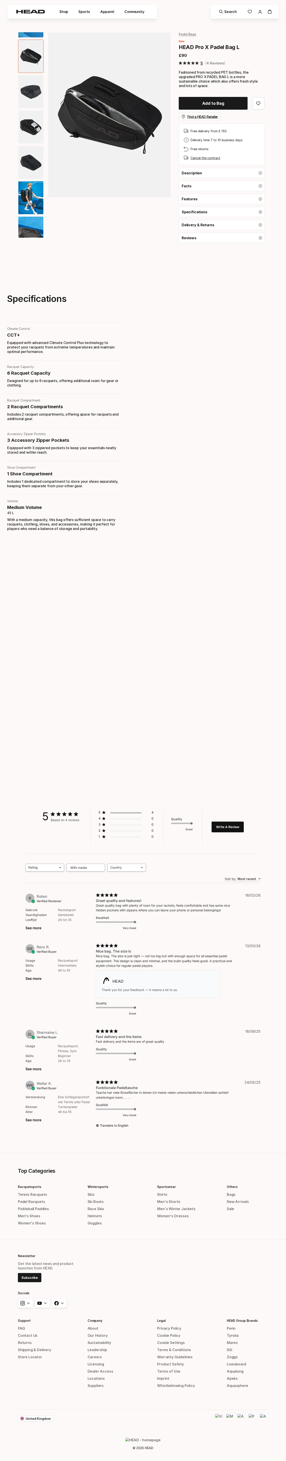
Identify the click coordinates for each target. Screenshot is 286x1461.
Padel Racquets (31, 1201)
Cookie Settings (171, 1342)
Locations (96, 1378)
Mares (232, 1342)
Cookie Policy (168, 1335)
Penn (231, 1328)
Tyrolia (233, 1335)
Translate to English (114, 1125)
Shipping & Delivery (34, 1350)
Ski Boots (96, 1201)
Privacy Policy (169, 1328)
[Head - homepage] (30, 11)
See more (33, 928)
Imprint (163, 1378)
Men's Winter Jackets (176, 1209)
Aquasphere (237, 1385)
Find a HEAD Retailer (202, 117)
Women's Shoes (32, 1223)
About (93, 1328)
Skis (91, 1194)
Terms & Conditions (174, 1350)
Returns (25, 1342)
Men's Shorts (168, 1201)
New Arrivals (238, 1201)
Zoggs (232, 1357)
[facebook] (59, 1303)
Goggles (95, 1223)
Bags (231, 1194)
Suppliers (96, 1385)
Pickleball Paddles (33, 1209)
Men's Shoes (29, 1216)
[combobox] (44, 867)
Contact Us (28, 1335)
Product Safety (170, 1364)
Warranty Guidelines (175, 1357)
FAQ (21, 1328)
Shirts (162, 1194)
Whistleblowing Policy (176, 1385)
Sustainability (99, 1342)
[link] (249, 11)
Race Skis (96, 1209)
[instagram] (25, 1303)
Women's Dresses (173, 1216)
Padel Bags (187, 34)
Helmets (95, 1216)
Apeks (232, 1378)
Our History (98, 1335)
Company (95, 1320)
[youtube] (42, 1303)
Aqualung (235, 1371)
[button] (221, 173)
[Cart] (269, 11)
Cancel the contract (205, 158)
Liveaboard (236, 1364)
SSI (229, 1350)
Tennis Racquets (32, 1194)
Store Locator (30, 1357)
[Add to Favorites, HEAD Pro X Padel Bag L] (258, 103)
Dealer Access (100, 1371)
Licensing (96, 1364)
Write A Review (227, 827)
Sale (230, 1209)
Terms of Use (168, 1371)
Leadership (97, 1350)
